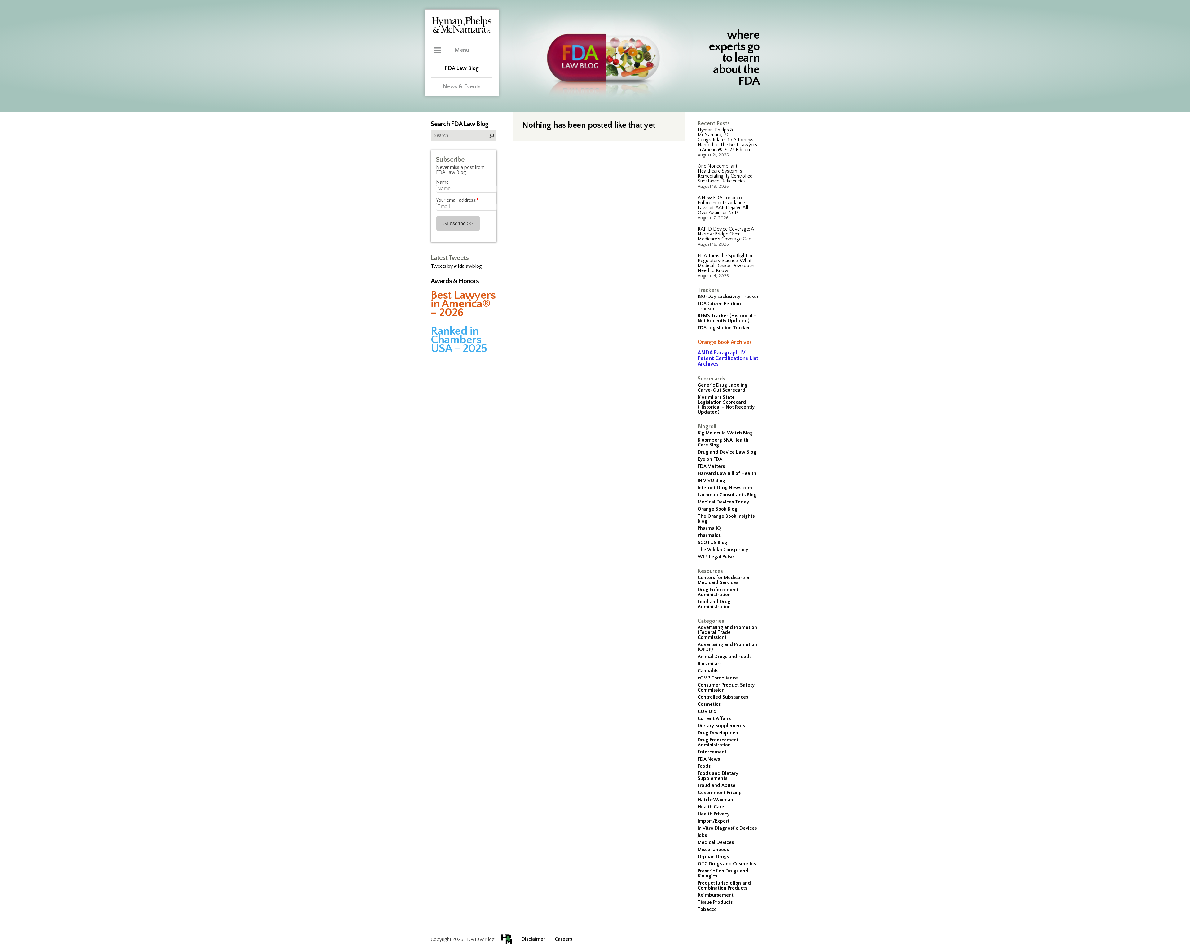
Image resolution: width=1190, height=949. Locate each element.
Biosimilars (709, 663)
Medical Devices (716, 842)
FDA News (709, 759)
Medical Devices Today (723, 502)
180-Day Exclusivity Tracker (728, 296)
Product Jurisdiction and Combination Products (724, 885)
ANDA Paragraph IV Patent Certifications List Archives (728, 358)
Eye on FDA (710, 459)
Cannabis (708, 671)
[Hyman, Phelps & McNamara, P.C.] (461, 32)
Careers (563, 939)
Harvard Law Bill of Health (727, 473)
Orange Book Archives (725, 342)
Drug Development (719, 733)
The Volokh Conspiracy (723, 549)
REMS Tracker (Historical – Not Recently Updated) (727, 318)
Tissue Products (715, 902)
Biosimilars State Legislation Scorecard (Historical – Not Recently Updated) (726, 404)
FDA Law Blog (462, 68)
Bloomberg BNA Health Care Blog (723, 442)
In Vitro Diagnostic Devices (727, 828)
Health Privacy (713, 814)
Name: (443, 182)
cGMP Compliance (718, 678)
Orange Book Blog (717, 509)
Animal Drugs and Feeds (724, 656)
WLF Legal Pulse (716, 557)
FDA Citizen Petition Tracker (719, 306)
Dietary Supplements (721, 725)
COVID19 (707, 711)
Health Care (711, 807)
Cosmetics (709, 704)
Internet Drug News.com (725, 487)
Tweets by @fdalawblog (456, 266)
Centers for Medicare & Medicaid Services (724, 580)
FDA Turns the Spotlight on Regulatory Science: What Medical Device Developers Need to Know (727, 263)
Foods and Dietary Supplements (718, 776)
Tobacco (707, 909)
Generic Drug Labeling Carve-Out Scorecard (722, 387)
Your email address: (457, 200)
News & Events (462, 87)
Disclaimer (533, 939)
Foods (704, 766)
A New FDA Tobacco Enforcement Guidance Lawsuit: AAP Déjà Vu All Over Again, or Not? (723, 205)
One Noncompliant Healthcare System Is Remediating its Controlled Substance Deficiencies (725, 173)
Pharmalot (709, 535)
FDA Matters (711, 466)
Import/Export (713, 821)
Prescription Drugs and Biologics (723, 873)
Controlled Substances (723, 697)
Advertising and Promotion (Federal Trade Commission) (727, 632)
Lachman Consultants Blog (727, 495)
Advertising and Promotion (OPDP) (727, 647)
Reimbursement (716, 895)
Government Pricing (720, 792)
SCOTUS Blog (712, 542)
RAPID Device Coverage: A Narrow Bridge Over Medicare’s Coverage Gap (726, 234)
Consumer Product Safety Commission (726, 687)
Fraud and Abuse (716, 785)
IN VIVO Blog (711, 480)
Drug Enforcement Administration (718, 592)
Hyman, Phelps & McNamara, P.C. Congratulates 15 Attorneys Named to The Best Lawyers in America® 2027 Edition (727, 139)
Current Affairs (714, 718)
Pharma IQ (709, 528)
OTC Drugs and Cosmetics (727, 864)
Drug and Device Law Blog (727, 452)
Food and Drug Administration (714, 604)
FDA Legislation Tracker (724, 328)
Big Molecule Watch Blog (725, 433)
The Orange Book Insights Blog (726, 518)
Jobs (702, 835)
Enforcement (712, 752)
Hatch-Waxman (715, 799)
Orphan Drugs (713, 856)
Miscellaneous (713, 849)
